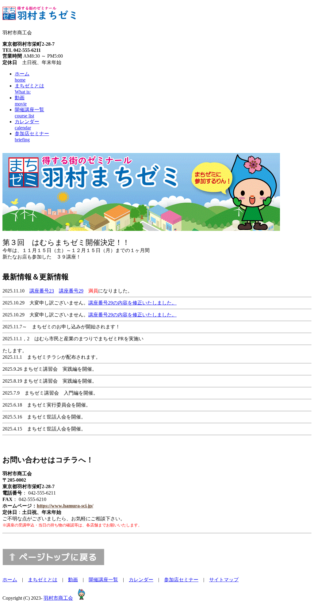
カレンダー (141, 579)
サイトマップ (224, 579)
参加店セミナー (181, 579)
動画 (73, 579)
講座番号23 (41, 290)
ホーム (9, 579)
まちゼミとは (42, 579)
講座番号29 (71, 290)
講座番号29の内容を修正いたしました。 (132, 302)
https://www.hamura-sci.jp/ (65, 505)
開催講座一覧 (103, 579)
